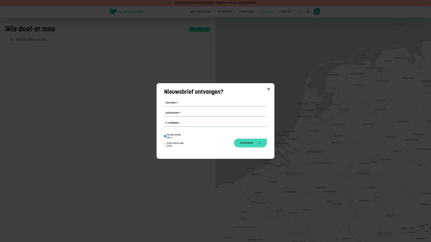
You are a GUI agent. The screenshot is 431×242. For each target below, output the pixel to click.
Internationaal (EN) (175, 144)
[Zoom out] (426, 231)
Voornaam (171, 103)
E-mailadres (172, 123)
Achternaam (173, 113)
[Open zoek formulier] (300, 12)
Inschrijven (246, 143)
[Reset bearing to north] (426, 237)
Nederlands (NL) (174, 136)
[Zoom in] (426, 224)
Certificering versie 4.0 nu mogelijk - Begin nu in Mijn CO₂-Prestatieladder (215, 3)
